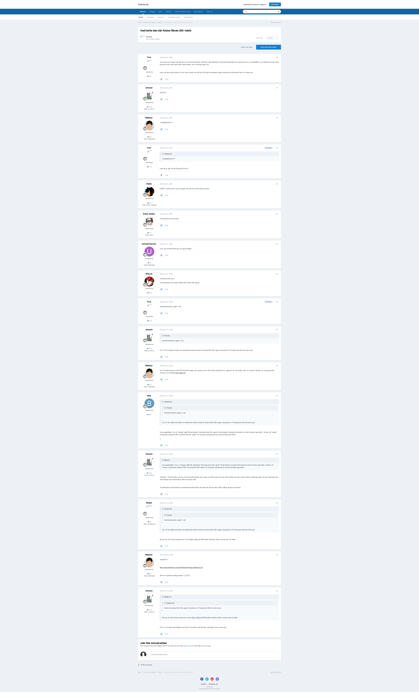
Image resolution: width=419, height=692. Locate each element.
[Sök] (278, 11)
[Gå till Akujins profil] (149, 510)
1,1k (150, 203)
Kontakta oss (213, 684)
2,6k (150, 107)
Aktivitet (168, 11)
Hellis (149, 184)
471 (150, 233)
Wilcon (149, 274)
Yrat (150, 37)
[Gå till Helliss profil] (149, 191)
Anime (157, 39)
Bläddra (143, 11)
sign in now (188, 646)
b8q (149, 395)
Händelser (150, 17)
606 (150, 293)
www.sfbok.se (180, 373)
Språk (203, 684)
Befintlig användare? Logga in (255, 4)
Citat (166, 79)
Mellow (148, 118)
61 (150, 522)
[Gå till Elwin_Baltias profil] (149, 221)
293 (150, 76)
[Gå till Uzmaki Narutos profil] (149, 251)
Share (260, 38)
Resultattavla (188, 17)
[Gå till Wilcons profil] (149, 281)
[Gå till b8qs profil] (149, 403)
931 (150, 137)
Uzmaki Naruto (149, 244)
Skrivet (166, 57)
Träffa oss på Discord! (182, 11)
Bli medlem (275, 4)
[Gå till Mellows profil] (149, 125)
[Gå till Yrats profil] (142, 38)
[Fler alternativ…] (277, 57)
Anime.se (143, 4)
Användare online (174, 17)
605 (150, 414)
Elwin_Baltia (149, 214)
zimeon (149, 88)
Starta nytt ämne (246, 47)
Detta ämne (269, 11)
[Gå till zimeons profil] (149, 95)
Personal (161, 17)
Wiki (160, 11)
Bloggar (152, 11)
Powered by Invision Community (209, 689)
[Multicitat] (161, 79)
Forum (140, 17)
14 (150, 263)
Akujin (149, 503)
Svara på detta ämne (268, 47)
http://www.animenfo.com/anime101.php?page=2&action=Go (181, 567)
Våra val (209, 11)
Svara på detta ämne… (160, 654)
